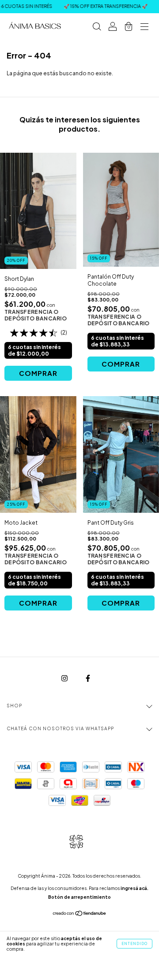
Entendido (134, 943)
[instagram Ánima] (65, 678)
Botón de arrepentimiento (79, 897)
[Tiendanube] (79, 914)
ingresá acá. (134, 888)
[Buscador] (96, 27)
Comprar (38, 373)
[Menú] (144, 27)
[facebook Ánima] (88, 678)
